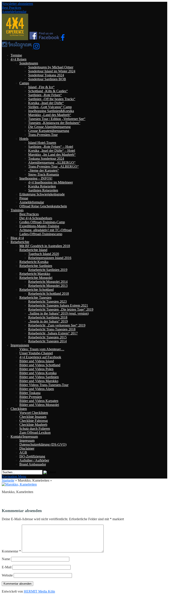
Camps (24, 83)
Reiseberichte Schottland (36, 289)
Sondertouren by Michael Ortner (50, 67)
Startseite (8, 480)
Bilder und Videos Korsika (38, 373)
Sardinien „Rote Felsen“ (45, 95)
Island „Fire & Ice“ (41, 87)
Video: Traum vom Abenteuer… (41, 349)
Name (6, 559)
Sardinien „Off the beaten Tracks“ (51, 99)
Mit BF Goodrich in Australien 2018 (44, 246)
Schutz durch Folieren (34, 428)
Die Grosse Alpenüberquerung (49, 127)
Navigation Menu (14, 476)
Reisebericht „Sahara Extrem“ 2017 (53, 333)
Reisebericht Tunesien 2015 (47, 337)
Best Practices (11, 7)
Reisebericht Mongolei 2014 (48, 281)
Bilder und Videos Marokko (38, 381)
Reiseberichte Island (33, 250)
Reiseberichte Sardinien (35, 266)
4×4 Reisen (18, 59)
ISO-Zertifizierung (32, 456)
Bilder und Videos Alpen (36, 389)
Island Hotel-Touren (42, 143)
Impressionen (20, 345)
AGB (23, 452)
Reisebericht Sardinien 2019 (47, 270)
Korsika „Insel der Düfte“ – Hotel (51, 150)
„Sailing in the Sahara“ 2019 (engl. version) (58, 313)
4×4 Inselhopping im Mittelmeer (50, 182)
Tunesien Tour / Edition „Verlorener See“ (56, 119)
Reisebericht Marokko (34, 274)
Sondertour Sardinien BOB (47, 79)
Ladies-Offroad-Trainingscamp (40, 234)
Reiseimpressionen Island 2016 (49, 258)
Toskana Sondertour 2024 (46, 158)
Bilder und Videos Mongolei (39, 405)
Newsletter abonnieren (17, 4)
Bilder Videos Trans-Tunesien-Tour (43, 385)
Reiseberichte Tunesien (35, 297)
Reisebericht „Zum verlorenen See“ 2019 (56, 325)
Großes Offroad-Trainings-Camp (42, 222)
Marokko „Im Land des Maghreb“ (52, 154)
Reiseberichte (20, 242)
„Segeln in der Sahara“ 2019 (48, 321)
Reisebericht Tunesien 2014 (47, 341)
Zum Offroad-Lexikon (35, 432)
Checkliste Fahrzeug (33, 420)
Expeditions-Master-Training (39, 226)
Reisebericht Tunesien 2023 (47, 301)
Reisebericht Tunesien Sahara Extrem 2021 (58, 305)
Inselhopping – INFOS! (35, 178)
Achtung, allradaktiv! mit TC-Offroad (45, 230)
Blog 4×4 (17, 238)
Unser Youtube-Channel (36, 353)
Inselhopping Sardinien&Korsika (51, 111)
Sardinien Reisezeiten (43, 190)
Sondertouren (28, 63)
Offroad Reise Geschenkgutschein (43, 206)
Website (7, 575)
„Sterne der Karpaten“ (43, 170)
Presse (23, 198)
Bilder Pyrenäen (30, 397)
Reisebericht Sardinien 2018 (47, 317)
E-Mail (6, 567)
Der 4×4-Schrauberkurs (35, 218)
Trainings (17, 210)
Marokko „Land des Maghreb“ (49, 115)
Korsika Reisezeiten (42, 186)
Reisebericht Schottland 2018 (48, 293)
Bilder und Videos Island (36, 361)
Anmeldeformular (14, 11)
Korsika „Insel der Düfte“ (46, 103)
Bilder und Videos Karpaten (38, 401)
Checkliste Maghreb (33, 424)
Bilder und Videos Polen (36, 369)
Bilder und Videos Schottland (39, 365)
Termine (16, 55)
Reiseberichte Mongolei (35, 278)
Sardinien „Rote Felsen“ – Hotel (50, 146)
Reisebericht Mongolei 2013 (48, 285)
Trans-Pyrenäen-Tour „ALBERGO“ (53, 166)
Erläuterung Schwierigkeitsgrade (42, 194)
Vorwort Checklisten (33, 413)
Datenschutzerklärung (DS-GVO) (42, 444)
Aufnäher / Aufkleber (34, 460)
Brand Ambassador (32, 464)
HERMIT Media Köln (39, 591)
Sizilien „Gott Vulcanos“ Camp (50, 107)
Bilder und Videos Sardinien (39, 377)
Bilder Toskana (29, 393)
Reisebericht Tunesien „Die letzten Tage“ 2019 (60, 309)
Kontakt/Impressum (24, 436)
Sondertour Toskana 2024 (46, 75)
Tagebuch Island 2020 (43, 254)
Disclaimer (26, 448)
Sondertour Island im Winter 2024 (51, 71)
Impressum (27, 440)
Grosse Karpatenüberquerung (48, 131)
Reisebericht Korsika (33, 262)
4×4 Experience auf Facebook (40, 357)
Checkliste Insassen (32, 417)
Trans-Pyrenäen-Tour (43, 135)
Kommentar (11, 551)
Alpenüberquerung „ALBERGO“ (51, 162)
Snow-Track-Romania (43, 174)
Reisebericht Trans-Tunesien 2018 (51, 329)
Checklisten (19, 409)
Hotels (23, 139)
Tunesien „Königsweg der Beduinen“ (54, 123)
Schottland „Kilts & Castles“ (48, 91)
